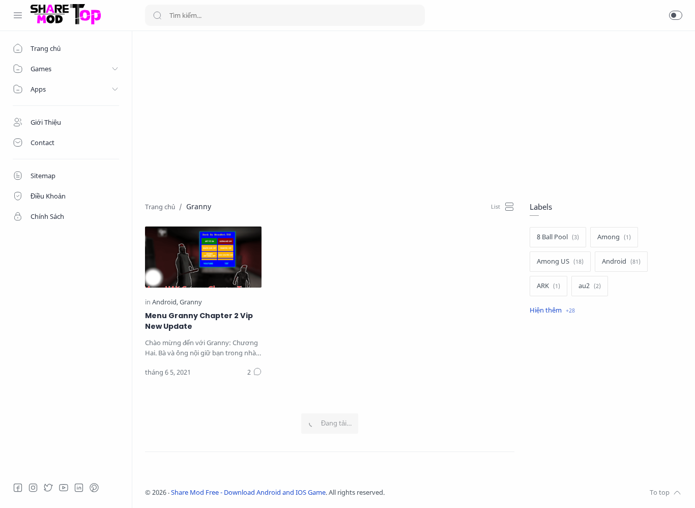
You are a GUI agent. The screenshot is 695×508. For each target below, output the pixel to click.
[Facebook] (18, 488)
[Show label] (552, 310)
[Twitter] (48, 488)
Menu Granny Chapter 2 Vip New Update (199, 321)
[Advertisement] (413, 115)
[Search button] (157, 15)
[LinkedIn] (79, 488)
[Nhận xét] (254, 373)
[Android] (165, 302)
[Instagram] (33, 488)
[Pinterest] (94, 488)
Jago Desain (452, 492)
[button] (675, 15)
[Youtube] (64, 488)
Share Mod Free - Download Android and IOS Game (248, 492)
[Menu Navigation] (18, 15)
